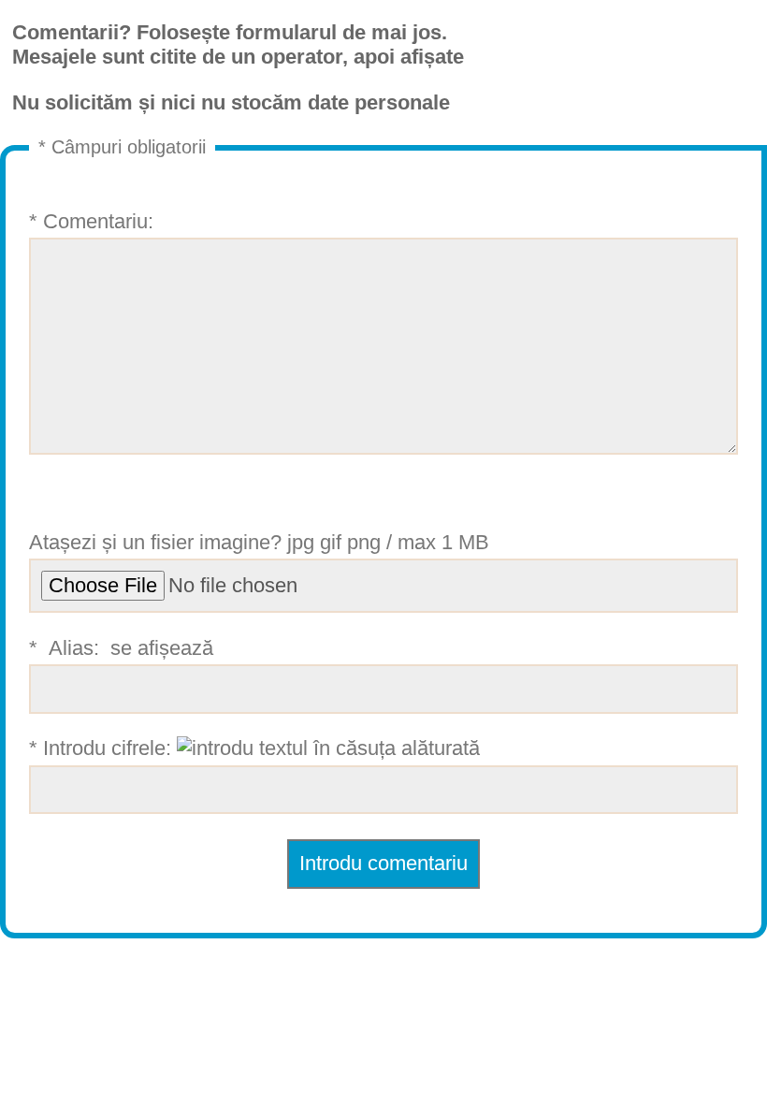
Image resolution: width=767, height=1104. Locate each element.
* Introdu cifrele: (103, 748)
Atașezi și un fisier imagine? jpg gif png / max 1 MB (259, 542)
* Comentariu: (91, 221)
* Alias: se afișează (124, 648)
